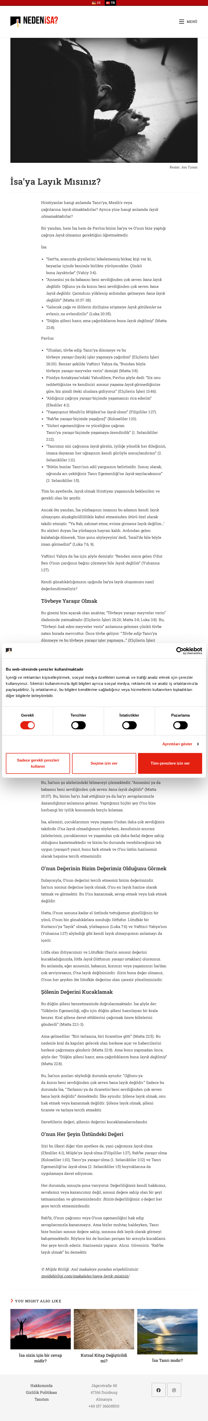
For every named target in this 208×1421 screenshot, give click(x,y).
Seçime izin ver (104, 763)
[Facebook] (159, 1390)
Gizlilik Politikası (41, 1392)
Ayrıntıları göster (177, 744)
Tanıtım (41, 1399)
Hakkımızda (41, 1385)
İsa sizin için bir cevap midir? (40, 1357)
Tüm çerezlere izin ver (170, 763)
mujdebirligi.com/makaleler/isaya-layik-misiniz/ (85, 1275)
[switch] (78, 725)
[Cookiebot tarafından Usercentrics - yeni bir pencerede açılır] (180, 651)
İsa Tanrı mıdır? (167, 1360)
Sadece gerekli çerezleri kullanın (38, 763)
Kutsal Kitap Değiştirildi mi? (104, 1357)
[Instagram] (174, 1390)
